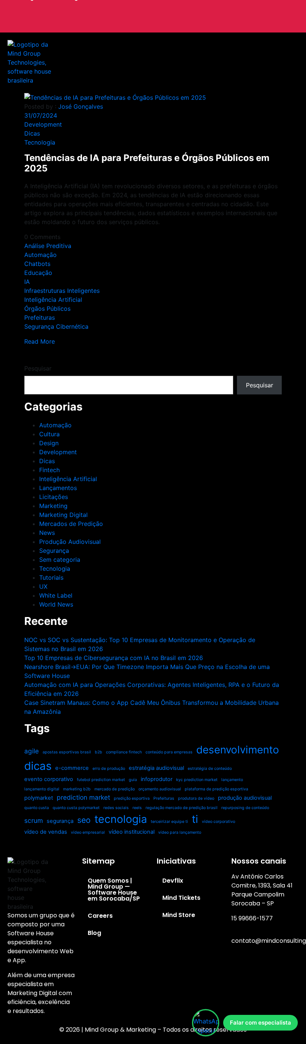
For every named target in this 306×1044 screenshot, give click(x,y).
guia (133, 779)
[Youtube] (285, 968)
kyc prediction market (197, 779)
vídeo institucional (131, 831)
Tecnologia (39, 142)
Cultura (49, 434)
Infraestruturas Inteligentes (62, 290)
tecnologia (120, 818)
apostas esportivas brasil (67, 752)
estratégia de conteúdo (210, 768)
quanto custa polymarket (76, 807)
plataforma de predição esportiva (216, 789)
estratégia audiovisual (156, 768)
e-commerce (72, 768)
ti (195, 818)
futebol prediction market (101, 779)
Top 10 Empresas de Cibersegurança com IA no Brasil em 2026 (113, 658)
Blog (94, 933)
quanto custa (36, 807)
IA (27, 281)
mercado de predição (114, 789)
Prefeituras (39, 317)
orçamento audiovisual (159, 789)
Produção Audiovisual (70, 541)
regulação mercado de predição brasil (182, 807)
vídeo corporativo (218, 821)
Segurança (54, 550)
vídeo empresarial (88, 832)
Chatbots (37, 263)
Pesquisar (37, 368)
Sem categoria (59, 559)
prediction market (83, 797)
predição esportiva (132, 798)
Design (49, 443)
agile (31, 751)
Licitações (53, 497)
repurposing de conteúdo (245, 807)
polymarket (38, 797)
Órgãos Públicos (47, 308)
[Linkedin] (252, 24)
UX (43, 586)
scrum (33, 820)
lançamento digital (41, 789)
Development (43, 124)
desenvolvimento (237, 749)
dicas (37, 765)
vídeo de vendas (45, 831)
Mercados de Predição (71, 523)
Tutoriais (51, 577)
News (47, 532)
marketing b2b (77, 789)
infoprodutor (156, 779)
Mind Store (178, 915)
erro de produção (109, 768)
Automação (40, 254)
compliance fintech (124, 752)
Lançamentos (58, 488)
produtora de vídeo (196, 798)
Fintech (49, 470)
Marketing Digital (63, 514)
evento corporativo (48, 779)
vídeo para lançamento (179, 832)
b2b (98, 752)
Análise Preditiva (47, 246)
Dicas (32, 133)
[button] (184, 62)
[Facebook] (263, 968)
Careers (100, 915)
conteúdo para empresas (169, 752)
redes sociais (116, 807)
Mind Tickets (181, 897)
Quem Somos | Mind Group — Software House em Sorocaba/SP (114, 889)
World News (56, 604)
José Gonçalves (80, 106)
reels (137, 807)
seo (84, 820)
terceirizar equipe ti (169, 821)
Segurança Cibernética (56, 326)
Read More (39, 341)
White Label (55, 595)
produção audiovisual (245, 797)
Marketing (53, 505)
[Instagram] (240, 968)
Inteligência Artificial (53, 299)
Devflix (172, 880)
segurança (60, 821)
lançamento (232, 779)
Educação (38, 272)
